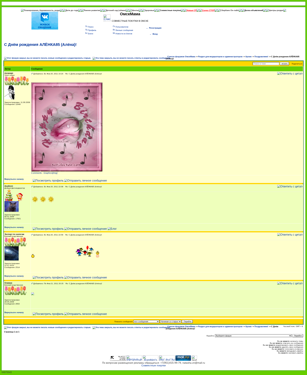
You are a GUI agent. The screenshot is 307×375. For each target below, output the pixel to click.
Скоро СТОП (208, 10)
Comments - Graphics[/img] (44, 173)
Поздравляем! (261, 56)
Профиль (92, 30)
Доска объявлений (253, 10)
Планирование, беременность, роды (42, 10)
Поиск (90, 27)
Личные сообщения (124, 30)
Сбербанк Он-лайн (229, 10)
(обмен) (122, 10)
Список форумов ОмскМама (181, 56)
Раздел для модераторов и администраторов (220, 56)
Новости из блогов (123, 34)
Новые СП (191, 10)
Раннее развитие (92, 10)
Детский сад (112, 10)
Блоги (90, 34)
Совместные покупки (170, 10)
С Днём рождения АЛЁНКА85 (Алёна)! (40, 44)
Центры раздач (276, 10)
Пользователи (121, 27)
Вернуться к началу (14, 179)
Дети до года (72, 10)
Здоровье (149, 10)
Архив (248, 56)
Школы (135, 10)
